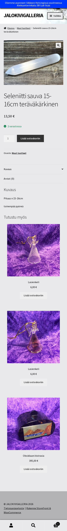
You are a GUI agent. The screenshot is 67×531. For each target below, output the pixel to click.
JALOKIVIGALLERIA (23, 15)
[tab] (33, 169)
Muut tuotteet (23, 28)
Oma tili (11, 525)
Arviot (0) (9, 178)
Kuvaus (8, 169)
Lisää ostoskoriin (30, 138)
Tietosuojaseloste (14, 508)
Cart (52, 522)
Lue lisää (45, 5)
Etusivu (10, 28)
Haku (33, 525)
